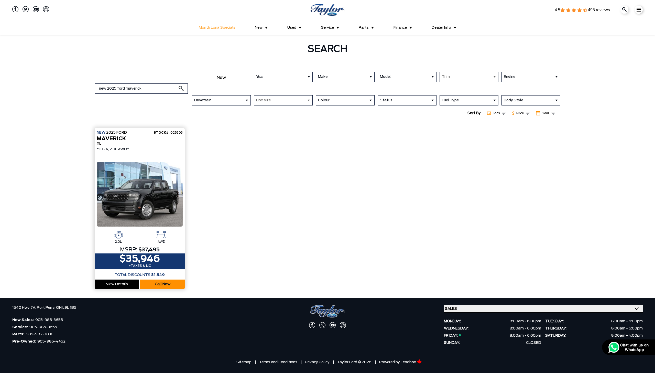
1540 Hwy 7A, (24, 308)
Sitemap (244, 362)
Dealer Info (441, 27)
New (259, 27)
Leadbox (409, 362)
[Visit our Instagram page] (44, 9)
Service (327, 27)
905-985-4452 (51, 341)
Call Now (162, 284)
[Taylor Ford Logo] (327, 10)
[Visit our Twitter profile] (23, 9)
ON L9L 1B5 (66, 308)
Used (291, 27)
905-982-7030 (39, 334)
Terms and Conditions (278, 362)
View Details (117, 284)
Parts (364, 27)
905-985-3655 (49, 320)
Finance (400, 27)
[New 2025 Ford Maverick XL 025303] (140, 194)
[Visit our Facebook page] (15, 9)
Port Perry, (46, 308)
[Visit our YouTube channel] (34, 9)
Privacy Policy (317, 362)
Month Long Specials (217, 27)
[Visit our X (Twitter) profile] (322, 325)
